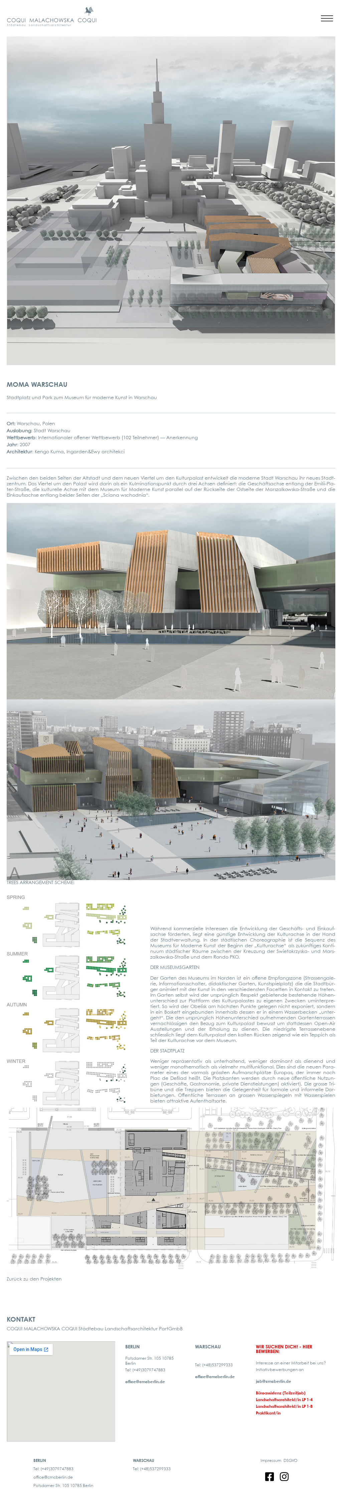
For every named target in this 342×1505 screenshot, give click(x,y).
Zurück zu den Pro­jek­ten (34, 1279)
